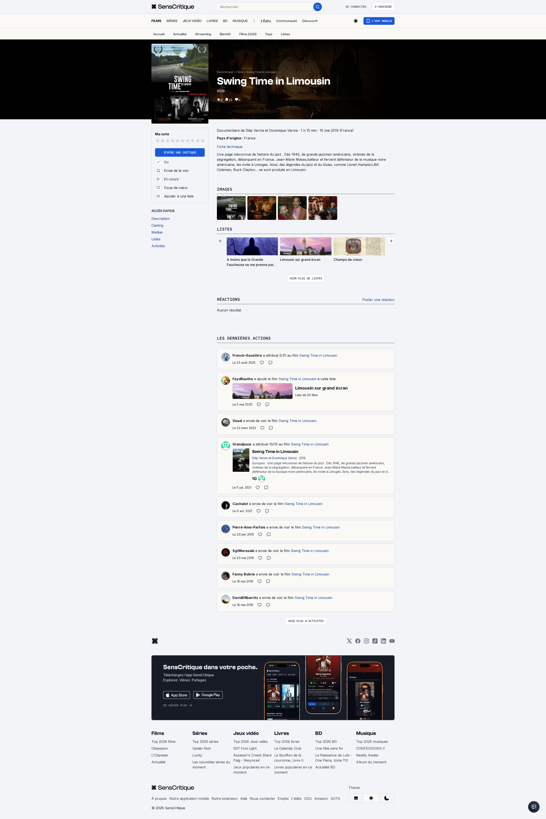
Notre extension (225, 798)
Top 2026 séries (205, 741)
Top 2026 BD (326, 741)
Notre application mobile (189, 798)
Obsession (159, 748)
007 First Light (245, 748)
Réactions (228, 299)
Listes (224, 229)
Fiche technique (230, 147)
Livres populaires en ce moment (293, 769)
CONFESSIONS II (370, 748)
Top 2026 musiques (372, 741)
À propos (159, 798)
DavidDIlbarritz (245, 598)
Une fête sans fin (329, 748)
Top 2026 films (163, 741)
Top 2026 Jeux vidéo (250, 741)
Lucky (197, 755)
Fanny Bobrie (243, 574)
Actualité (158, 762)
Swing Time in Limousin (261, 72)
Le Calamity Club (287, 748)
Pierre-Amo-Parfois (248, 527)
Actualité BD (325, 767)
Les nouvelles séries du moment (211, 764)
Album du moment (371, 762)
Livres (281, 733)
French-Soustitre (247, 355)
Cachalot (240, 504)
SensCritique (225, 72)
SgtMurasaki (243, 551)
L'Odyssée (159, 755)
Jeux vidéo (246, 733)
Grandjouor (242, 444)
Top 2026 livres (286, 741)
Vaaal (237, 421)
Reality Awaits (367, 755)
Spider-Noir (201, 748)
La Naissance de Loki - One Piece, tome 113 (333, 757)
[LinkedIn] (383, 642)
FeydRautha (242, 379)
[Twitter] (349, 642)
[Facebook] (357, 642)
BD (318, 733)
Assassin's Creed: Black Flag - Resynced (252, 757)
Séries (199, 733)
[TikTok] (375, 642)
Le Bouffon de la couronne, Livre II (288, 757)
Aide (243, 798)
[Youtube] (392, 642)
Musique (366, 733)
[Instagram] (366, 642)
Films (240, 72)
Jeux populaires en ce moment (251, 769)
